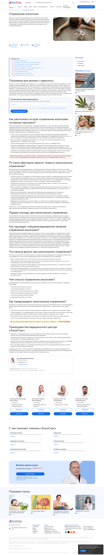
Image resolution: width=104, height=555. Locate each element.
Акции (25, 7)
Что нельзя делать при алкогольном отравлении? (23, 69)
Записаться (19, 414)
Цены (30, 7)
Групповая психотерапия (67, 6)
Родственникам (42, 7)
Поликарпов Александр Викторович (18, 399)
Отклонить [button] (90, 550)
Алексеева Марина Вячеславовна (38, 399)
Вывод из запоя (48, 528)
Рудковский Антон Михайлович (60, 399)
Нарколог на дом (48, 526)
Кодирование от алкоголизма (52, 533)
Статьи (51, 7)
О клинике (11, 6)
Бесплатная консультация (86, 7)
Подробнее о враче (22, 364)
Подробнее (19, 410)
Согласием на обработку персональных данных (58, 108)
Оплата (35, 7)
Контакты (59, 7)
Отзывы (35, 530)
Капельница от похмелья (50, 531)
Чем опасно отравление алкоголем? (20, 71)
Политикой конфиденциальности (44, 108)
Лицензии (35, 531)
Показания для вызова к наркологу (20, 60)
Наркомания (81, 65)
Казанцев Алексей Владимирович (82, 399)
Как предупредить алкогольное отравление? (22, 73)
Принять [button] (83, 550)
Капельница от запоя (49, 530)
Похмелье (80, 63)
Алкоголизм (14, 47)
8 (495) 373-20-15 (37, 468)
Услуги (19, 7)
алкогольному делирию (17, 295)
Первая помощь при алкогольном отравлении (22, 66)
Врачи (34, 528)
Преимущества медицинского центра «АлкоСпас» (23, 75)
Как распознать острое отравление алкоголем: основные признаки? (27, 62)
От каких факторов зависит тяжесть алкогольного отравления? (26, 64)
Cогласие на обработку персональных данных (20, 548)
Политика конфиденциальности (16, 546)
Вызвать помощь (30, 474)
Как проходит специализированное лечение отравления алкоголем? (27, 68)
